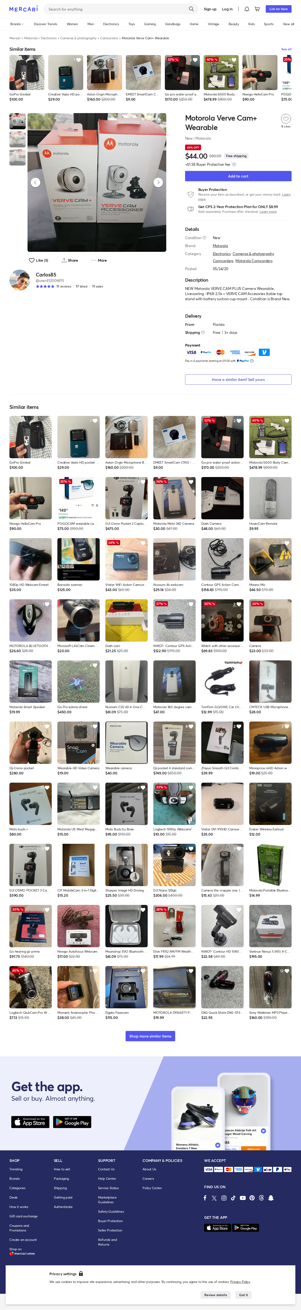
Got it (243, 1295)
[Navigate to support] (208, 1169)
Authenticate (63, 1206)
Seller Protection (110, 1230)
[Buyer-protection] (234, 164)
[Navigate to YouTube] (242, 1198)
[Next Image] (158, 182)
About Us (149, 1169)
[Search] (191, 9)
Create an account (23, 1239)
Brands (14, 1178)
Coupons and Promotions (19, 1227)
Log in (227, 8)
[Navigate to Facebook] (205, 1198)
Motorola (30, 38)
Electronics (48, 38)
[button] (247, 9)
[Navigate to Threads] (261, 1198)
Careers (148, 1178)
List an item (278, 9)
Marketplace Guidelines (107, 1199)
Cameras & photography (78, 38)
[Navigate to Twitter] (214, 1198)
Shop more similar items (150, 1036)
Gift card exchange (23, 1216)
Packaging (61, 1178)
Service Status (108, 1188)
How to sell (62, 1169)
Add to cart (238, 176)
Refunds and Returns (107, 1242)
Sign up (210, 8)
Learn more (268, 211)
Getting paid (63, 1197)
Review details (215, 1295)
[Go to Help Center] (204, 237)
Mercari (14, 38)
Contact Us (106, 1169)
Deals (13, 1197)
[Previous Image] (35, 182)
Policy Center (152, 1188)
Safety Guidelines (111, 1211)
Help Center (107, 1178)
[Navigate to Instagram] (224, 1198)
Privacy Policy (240, 1281)
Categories (17, 1188)
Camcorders (109, 38)
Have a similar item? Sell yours (238, 379)
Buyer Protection (110, 1221)
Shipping (60, 1188)
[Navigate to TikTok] (233, 1198)
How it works (18, 1206)
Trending (15, 1169)
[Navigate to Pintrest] (252, 1198)
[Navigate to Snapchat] (271, 1198)
